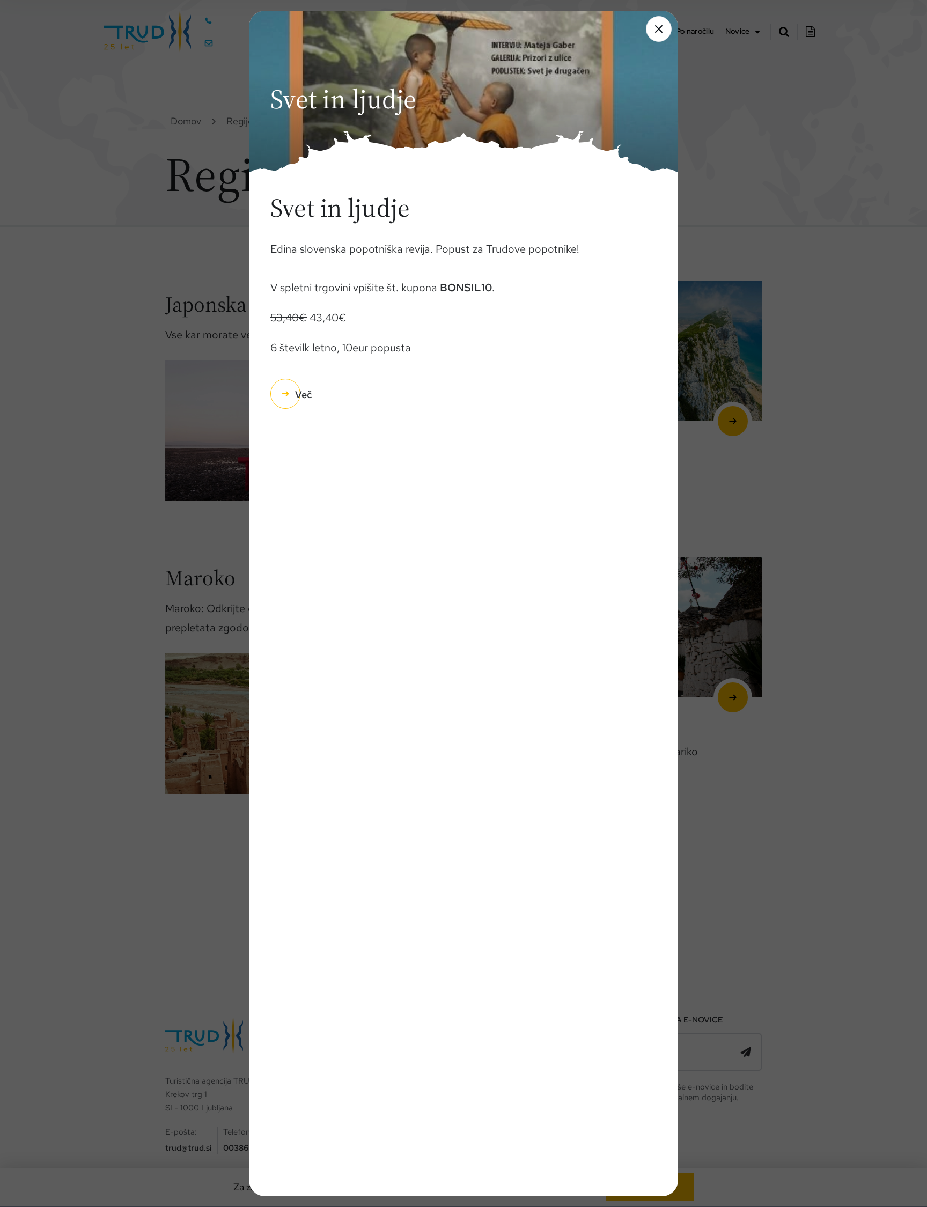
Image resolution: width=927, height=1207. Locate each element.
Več (303, 394)
